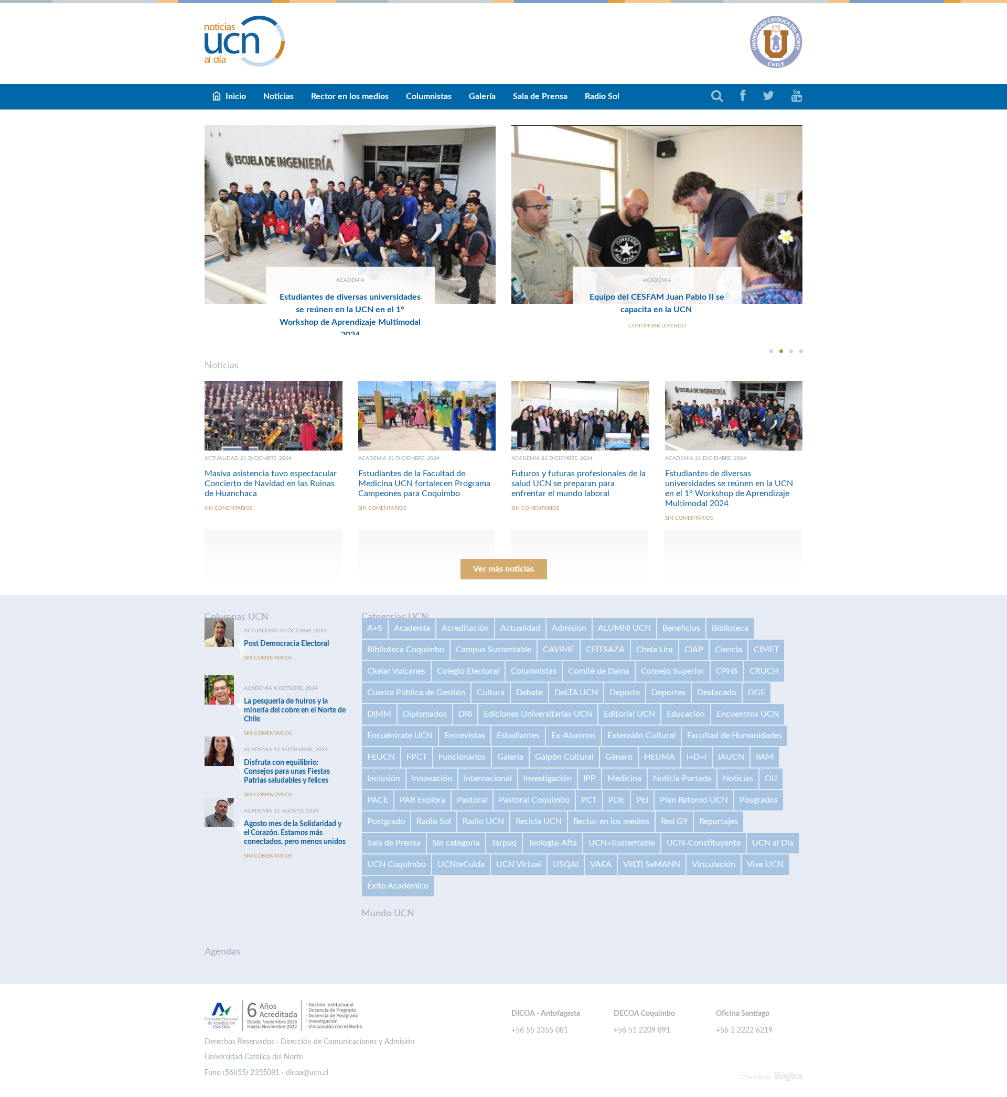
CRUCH (764, 671)
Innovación (432, 778)
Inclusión (383, 778)
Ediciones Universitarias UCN (538, 714)
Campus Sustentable (493, 649)
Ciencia (728, 649)
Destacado (716, 692)
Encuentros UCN (747, 714)
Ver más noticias (503, 569)
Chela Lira (654, 649)
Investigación (547, 778)
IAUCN (731, 757)
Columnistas (429, 96)
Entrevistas (464, 735)
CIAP (693, 649)
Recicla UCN (539, 821)
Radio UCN (483, 821)
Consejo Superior (672, 671)
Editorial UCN (629, 714)
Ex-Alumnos (573, 735)
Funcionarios (462, 757)
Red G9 (674, 821)
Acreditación (465, 628)
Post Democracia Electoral (286, 644)
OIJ (771, 778)
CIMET (766, 649)
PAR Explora (422, 800)
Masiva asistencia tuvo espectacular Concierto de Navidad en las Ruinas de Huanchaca (271, 483)
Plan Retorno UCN (694, 800)
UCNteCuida (461, 864)
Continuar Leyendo (657, 325)
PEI (642, 800)
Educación (686, 714)
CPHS (727, 671)
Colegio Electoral (468, 671)
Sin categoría (456, 843)
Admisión (569, 628)
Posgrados (759, 800)
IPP (589, 778)
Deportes (668, 692)
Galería (482, 96)
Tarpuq (504, 843)
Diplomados (425, 714)
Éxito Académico (397, 886)
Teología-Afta (552, 843)
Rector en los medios (350, 96)
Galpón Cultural (564, 757)
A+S (374, 628)
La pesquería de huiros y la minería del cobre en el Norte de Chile (295, 710)
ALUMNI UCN (624, 628)
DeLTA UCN (576, 692)
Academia (412, 628)
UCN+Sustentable (621, 843)
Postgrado (386, 821)
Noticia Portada (682, 778)
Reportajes (718, 821)
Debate (529, 692)
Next (826, 230)
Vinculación (713, 864)
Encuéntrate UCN (400, 735)
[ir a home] (245, 40)
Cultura (491, 692)
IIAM (765, 757)
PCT (589, 800)
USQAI (566, 864)
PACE (377, 800)
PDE (616, 800)
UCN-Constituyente (704, 843)
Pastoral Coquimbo (534, 800)
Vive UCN (765, 864)
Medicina (624, 778)
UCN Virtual (518, 864)
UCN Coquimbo (396, 864)
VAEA (601, 864)
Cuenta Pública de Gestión (416, 692)
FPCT (416, 757)
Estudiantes (518, 735)
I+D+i (696, 757)
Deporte (624, 692)
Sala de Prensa (540, 96)
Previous (180, 230)
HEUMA (659, 757)
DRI (465, 714)
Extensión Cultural (641, 735)
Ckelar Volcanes (396, 671)
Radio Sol (602, 96)
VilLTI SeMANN (651, 864)
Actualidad (520, 628)
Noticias (278, 96)
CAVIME (558, 649)
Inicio (236, 96)
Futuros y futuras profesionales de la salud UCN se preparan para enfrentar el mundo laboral (578, 483)
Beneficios (681, 628)
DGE (756, 692)
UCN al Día (773, 843)
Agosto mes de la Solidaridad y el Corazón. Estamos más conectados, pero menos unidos (295, 833)
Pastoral (472, 800)
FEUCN (381, 757)
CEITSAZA (605, 649)
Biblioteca (730, 628)
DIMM (379, 714)
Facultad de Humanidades (734, 735)
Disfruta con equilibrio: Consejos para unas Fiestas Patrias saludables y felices (287, 771)
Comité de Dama (598, 671)
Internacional (488, 778)
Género (619, 757)
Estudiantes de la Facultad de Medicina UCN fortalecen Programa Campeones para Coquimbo (424, 483)
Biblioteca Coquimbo (405, 649)
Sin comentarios (228, 508)
